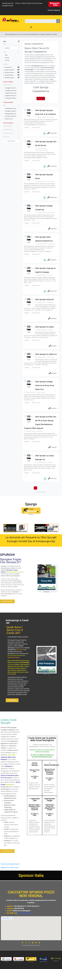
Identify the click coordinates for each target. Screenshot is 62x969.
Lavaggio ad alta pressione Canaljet (11, 111)
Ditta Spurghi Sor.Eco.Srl (44, 299)
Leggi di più (40, 98)
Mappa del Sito (5, 867)
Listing (12, 867)
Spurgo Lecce (9, 119)
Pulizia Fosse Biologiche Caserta (10, 864)
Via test (7, 60)
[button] (54, 4)
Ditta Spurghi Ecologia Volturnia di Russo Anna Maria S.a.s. (44, 385)
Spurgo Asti (8, 67)
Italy (6, 55)
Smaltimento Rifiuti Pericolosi (11, 98)
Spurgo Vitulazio (41, 117)
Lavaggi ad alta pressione (11, 90)
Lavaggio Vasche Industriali (11, 88)
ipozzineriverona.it (24, 913)
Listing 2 (16, 867)
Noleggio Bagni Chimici (11, 113)
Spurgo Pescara (9, 77)
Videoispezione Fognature (11, 108)
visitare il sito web (36, 127)
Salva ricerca (11, 141)
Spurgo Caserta (9, 70)
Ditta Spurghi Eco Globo (44, 327)
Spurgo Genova (9, 72)
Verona (7, 57)
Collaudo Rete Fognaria (11, 93)
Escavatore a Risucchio (11, 116)
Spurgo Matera (9, 75)
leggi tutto (27, 127)
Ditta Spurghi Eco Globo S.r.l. (46, 354)
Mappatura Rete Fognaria (11, 95)
